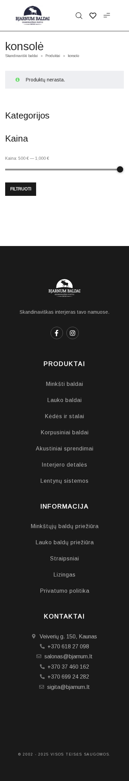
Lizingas (64, 575)
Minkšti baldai (64, 384)
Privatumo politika (64, 591)
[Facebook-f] (57, 333)
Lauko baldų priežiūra (64, 542)
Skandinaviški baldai (21, 56)
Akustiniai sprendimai (65, 448)
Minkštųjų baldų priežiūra (65, 526)
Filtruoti (20, 189)
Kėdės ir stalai (64, 416)
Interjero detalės (64, 465)
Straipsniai (64, 558)
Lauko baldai (64, 400)
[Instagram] (72, 333)
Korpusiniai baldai (65, 432)
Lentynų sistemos (64, 481)
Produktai (52, 56)
